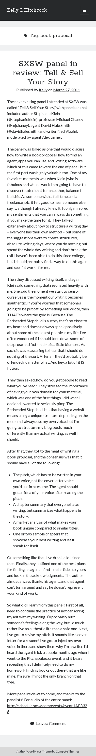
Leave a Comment (51, 723)
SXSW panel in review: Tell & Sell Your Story (48, 73)
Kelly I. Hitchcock (27, 10)
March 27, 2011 (66, 89)
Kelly (43, 89)
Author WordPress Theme (34, 751)
